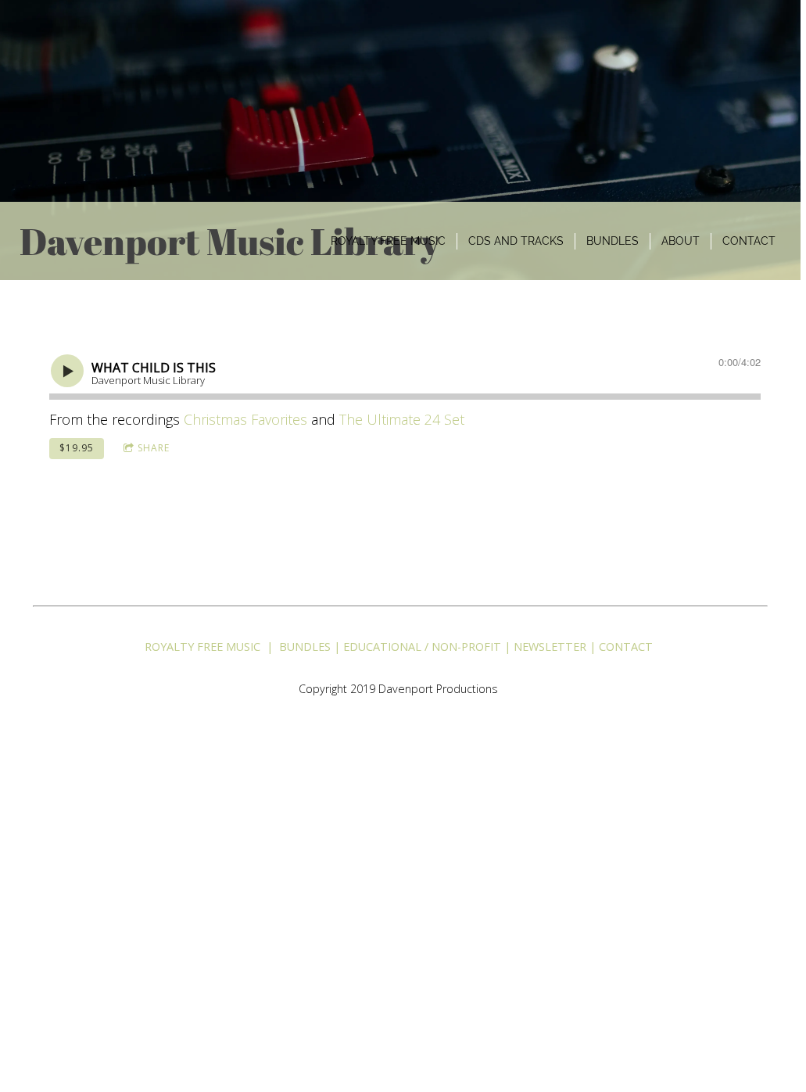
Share (154, 447)
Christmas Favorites (245, 419)
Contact (749, 241)
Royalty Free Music (388, 241)
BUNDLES (303, 646)
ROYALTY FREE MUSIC (202, 646)
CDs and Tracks (516, 241)
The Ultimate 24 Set (401, 419)
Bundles (612, 241)
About (680, 241)
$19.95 (76, 447)
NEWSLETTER (550, 646)
